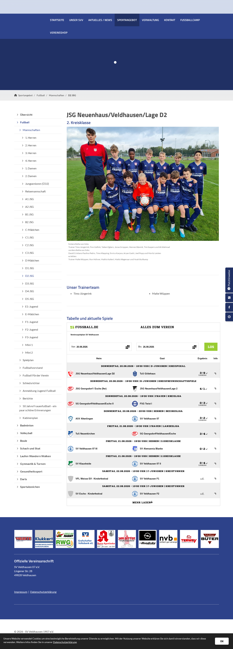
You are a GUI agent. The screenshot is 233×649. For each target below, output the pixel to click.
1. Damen (31, 168)
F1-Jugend (31, 321)
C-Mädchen (32, 229)
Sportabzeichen (30, 486)
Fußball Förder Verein (36, 375)
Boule (23, 440)
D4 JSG (29, 291)
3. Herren (31, 153)
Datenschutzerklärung (43, 591)
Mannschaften (56, 95)
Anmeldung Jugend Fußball (39, 390)
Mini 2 (29, 352)
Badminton (27, 425)
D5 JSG (29, 298)
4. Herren (31, 160)
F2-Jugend (31, 329)
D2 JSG (72, 95)
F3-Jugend (31, 337)
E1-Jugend (31, 306)
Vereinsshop (58, 33)
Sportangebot (127, 20)
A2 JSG (29, 206)
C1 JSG (29, 237)
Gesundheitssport (31, 471)
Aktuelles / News (100, 20)
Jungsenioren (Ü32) (37, 183)
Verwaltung (150, 20)
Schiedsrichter (31, 383)
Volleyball (26, 433)
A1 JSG (29, 199)
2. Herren (31, 145)
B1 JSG (29, 214)
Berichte (28, 398)
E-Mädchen (32, 314)
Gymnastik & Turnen (33, 463)
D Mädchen (32, 260)
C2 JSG (29, 245)
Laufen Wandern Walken (35, 456)
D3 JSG (29, 283)
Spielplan (28, 360)
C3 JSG (29, 252)
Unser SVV (76, 20)
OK (221, 641)
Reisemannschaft (35, 191)
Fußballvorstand (33, 367)
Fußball (41, 95)
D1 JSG (29, 268)
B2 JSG (29, 222)
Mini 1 (29, 344)
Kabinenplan (30, 417)
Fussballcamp (190, 20)
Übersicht (26, 114)
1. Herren (31, 137)
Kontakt (169, 20)
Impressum (20, 591)
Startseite (57, 20)
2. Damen (31, 176)
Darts (23, 479)
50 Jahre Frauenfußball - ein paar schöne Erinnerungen (37, 408)
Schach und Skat (30, 448)
